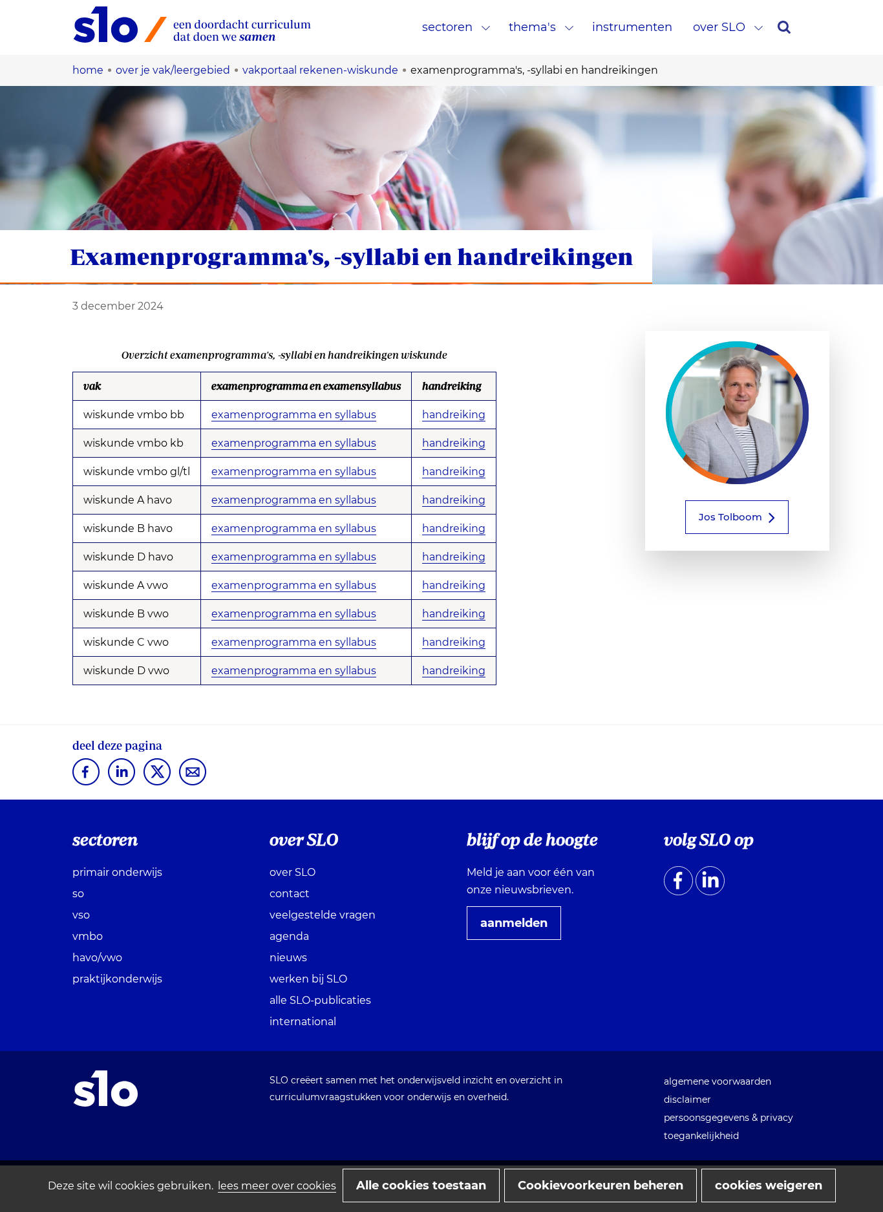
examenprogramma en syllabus (293, 415)
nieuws (288, 958)
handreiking (453, 415)
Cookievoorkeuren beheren (600, 1185)
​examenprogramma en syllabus (293, 471)
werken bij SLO (308, 979)
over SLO (719, 27)
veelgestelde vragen (323, 915)
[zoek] (784, 27)
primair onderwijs (117, 872)
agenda (289, 936)
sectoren (447, 27)
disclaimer (687, 1099)
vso (81, 915)
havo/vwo (97, 958)
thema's (532, 27)
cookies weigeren (768, 1185)
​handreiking (453, 557)
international (303, 1021)
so (78, 894)
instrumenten (632, 27)
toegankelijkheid (701, 1136)
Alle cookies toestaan (421, 1185)
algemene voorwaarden (717, 1081)
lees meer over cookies (277, 1186)
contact (290, 894)
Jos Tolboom (730, 517)
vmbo (87, 936)
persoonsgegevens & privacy (728, 1117)
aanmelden (519, 927)
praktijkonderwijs (117, 979)
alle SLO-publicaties (320, 1000)
